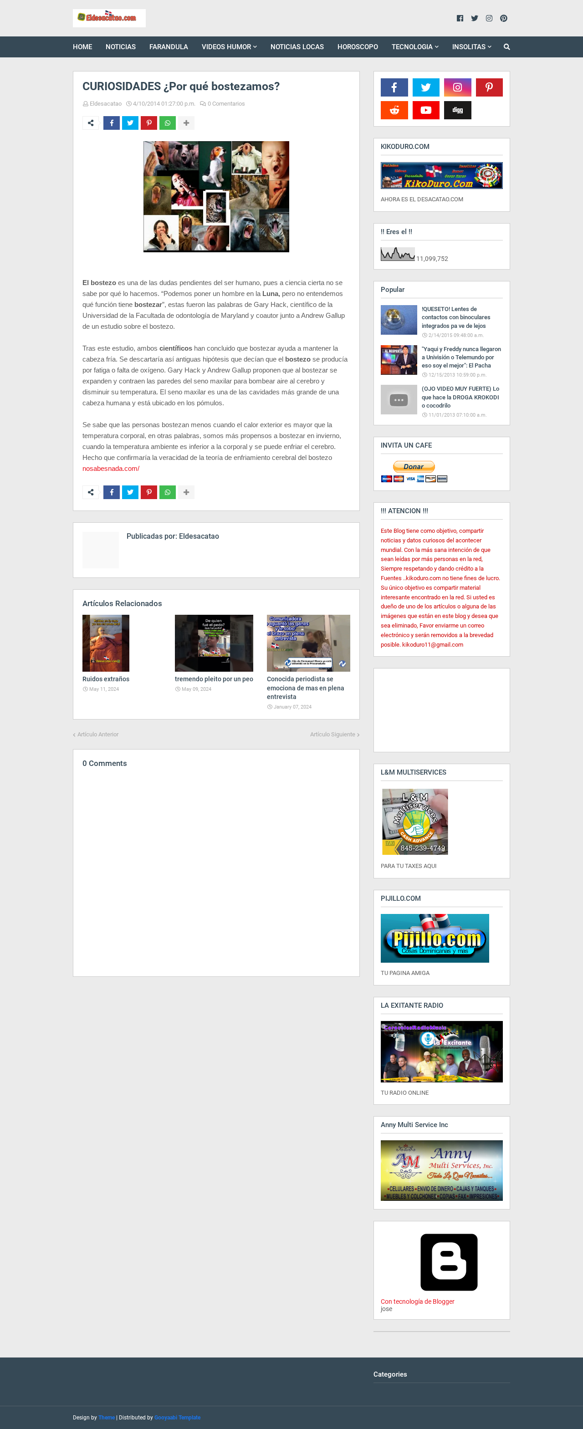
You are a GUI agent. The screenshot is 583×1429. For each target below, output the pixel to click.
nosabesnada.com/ (110, 468)
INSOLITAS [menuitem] (469, 47)
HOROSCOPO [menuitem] (358, 47)
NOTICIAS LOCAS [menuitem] (297, 47)
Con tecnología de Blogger (418, 1301)
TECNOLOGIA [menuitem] (412, 47)
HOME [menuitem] (82, 47)
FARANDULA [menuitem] (168, 47)
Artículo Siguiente (332, 734)
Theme (106, 1417)
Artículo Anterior (97, 734)
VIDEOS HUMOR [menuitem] (226, 47)
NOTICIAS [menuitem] (121, 47)
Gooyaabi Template (177, 1417)
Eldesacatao (106, 103)
